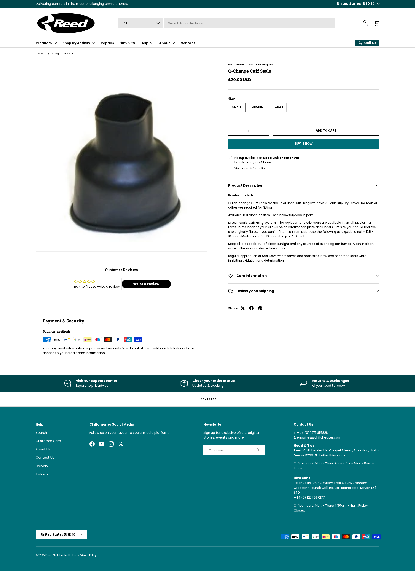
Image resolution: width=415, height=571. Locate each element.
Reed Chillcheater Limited (61, 555)
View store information (250, 168)
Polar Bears (236, 64)
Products (44, 43)
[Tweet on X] (242, 308)
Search (41, 432)
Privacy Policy (88, 555)
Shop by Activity (76, 43)
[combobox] (226, 23)
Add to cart (326, 131)
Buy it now (304, 144)
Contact (187, 43)
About (164, 43)
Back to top (207, 399)
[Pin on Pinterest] (260, 308)
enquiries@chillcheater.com (319, 437)
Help (144, 43)
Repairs (107, 43)
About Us (43, 449)
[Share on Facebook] (251, 308)
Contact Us (45, 457)
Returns (42, 474)
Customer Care (48, 441)
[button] (376, 23)
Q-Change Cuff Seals (60, 53)
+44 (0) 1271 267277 (309, 497)
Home (39, 53)
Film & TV (127, 43)
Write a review (146, 283)
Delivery (42, 466)
